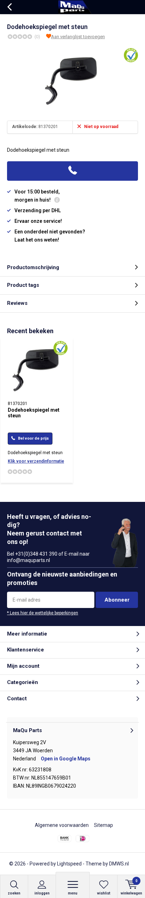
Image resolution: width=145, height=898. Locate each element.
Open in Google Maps (65, 758)
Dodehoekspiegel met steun (33, 412)
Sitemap (103, 825)
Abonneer (117, 600)
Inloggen (42, 893)
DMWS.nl (119, 864)
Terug (9, 7)
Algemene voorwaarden (62, 825)
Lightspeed (69, 864)
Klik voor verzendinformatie (36, 461)
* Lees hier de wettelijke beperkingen (42, 612)
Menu (72, 893)
